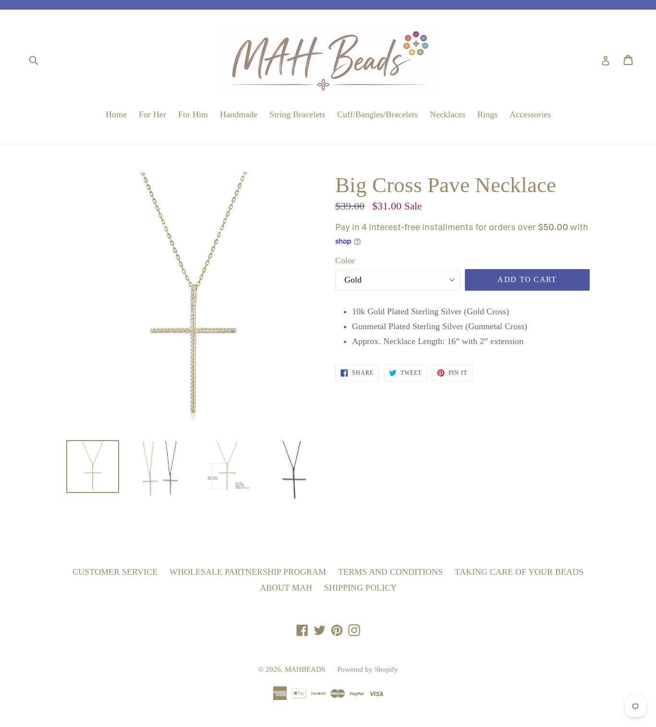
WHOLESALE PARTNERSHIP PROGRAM (248, 572)
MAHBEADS (305, 669)
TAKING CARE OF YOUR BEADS (519, 572)
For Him (193, 114)
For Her (152, 114)
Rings (487, 114)
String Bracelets (297, 114)
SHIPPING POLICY (360, 587)
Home (116, 114)
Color (345, 260)
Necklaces (447, 114)
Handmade (238, 114)
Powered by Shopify (367, 669)
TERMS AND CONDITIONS (390, 572)
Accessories (530, 114)
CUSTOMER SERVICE (115, 572)
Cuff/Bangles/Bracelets (377, 114)
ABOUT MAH (286, 587)
